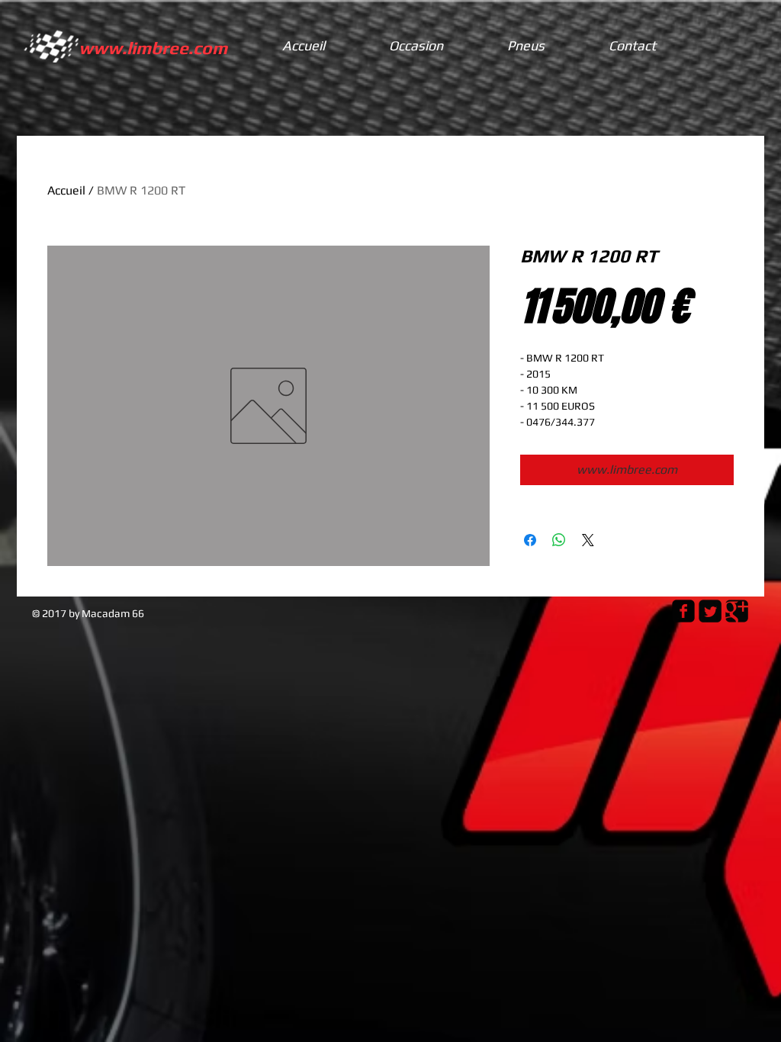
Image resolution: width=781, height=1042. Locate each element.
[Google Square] (736, 611)
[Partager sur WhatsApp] (559, 540)
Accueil (66, 190)
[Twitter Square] (710, 611)
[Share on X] (588, 540)
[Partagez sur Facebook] (530, 540)
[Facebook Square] (683, 611)
